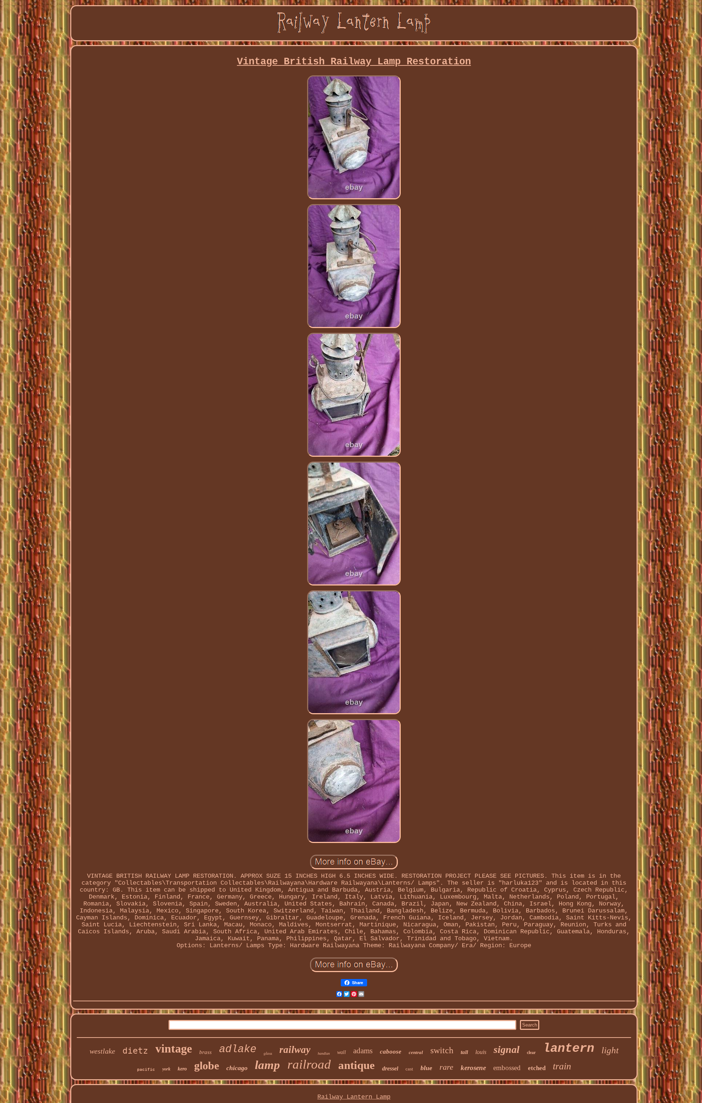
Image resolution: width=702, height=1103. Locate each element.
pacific (146, 1070)
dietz (135, 1050)
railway (294, 1049)
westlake (102, 1051)
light (610, 1050)
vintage (173, 1048)
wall (341, 1052)
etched (537, 1068)
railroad (309, 1064)
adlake (237, 1049)
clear (531, 1052)
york (166, 1069)
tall (464, 1052)
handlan (324, 1053)
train (562, 1066)
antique (356, 1065)
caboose (390, 1051)
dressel (390, 1068)
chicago (237, 1068)
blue (426, 1068)
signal (507, 1049)
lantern (568, 1048)
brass (205, 1052)
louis (480, 1052)
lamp (267, 1065)
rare (446, 1067)
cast (409, 1069)
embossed (507, 1068)
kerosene (473, 1068)
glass (268, 1053)
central (416, 1052)
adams (363, 1050)
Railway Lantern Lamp (353, 1096)
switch (441, 1050)
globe (206, 1065)
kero (182, 1069)
